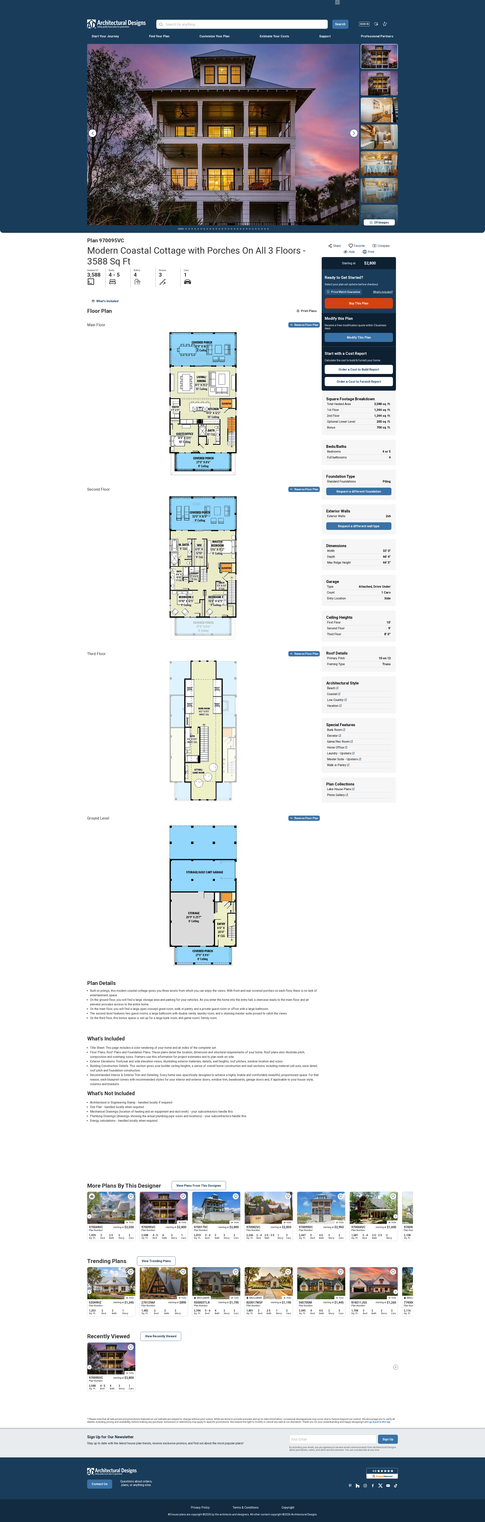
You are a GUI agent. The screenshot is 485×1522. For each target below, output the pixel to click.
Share (337, 246)
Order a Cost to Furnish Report (359, 381)
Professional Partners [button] (377, 36)
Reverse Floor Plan (306, 324)
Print (371, 252)
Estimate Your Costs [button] (274, 36)
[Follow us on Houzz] (357, 1485)
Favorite (359, 246)
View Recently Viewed (160, 1336)
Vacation (332, 706)
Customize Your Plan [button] (214, 36)
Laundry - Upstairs (339, 753)
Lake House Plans (339, 789)
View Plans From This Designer (198, 1185)
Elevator (332, 736)
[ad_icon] (116, 24)
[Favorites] (376, 24)
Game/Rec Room (338, 741)
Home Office (335, 747)
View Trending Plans (156, 1261)
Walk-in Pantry (336, 765)
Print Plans (309, 311)
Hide (352, 252)
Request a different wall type (358, 526)
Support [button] (325, 36)
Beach (331, 688)
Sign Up (388, 1439)
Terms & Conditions (246, 1507)
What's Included (107, 301)
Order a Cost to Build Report (359, 369)
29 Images (381, 222)
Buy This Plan (358, 303)
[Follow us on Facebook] (373, 1485)
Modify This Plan (359, 337)
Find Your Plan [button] (159, 36)
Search (340, 24)
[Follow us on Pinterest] (350, 1485)
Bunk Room (334, 730)
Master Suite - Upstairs (342, 759)
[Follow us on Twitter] (380, 1485)
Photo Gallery (336, 795)
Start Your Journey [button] (105, 36)
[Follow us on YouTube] (388, 1485)
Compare (384, 246)
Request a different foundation (358, 491)
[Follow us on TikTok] (395, 1485)
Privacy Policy (200, 1507)
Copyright (288, 1507)
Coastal (332, 694)
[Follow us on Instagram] (365, 1485)
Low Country (335, 700)
